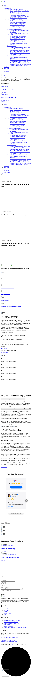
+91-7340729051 (5, 352)
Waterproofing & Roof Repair (17, 25)
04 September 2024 (5, 100)
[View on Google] (9, 495)
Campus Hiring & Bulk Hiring (17, 48)
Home (5, 5)
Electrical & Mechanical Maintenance (19, 13)
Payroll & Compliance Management (19, 51)
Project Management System (8, 97)
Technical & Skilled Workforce (17, 39)
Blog (5, 69)
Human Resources (11, 46)
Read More (3, 551)
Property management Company (15, 9)
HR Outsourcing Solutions (16, 54)
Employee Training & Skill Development (20, 53)
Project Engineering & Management (19, 33)
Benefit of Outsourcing (7, 89)
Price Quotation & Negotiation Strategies (20, 62)
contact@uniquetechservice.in (8, 640)
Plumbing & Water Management (18, 15)
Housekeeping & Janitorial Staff (18, 36)
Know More (4, 467)
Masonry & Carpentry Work (17, 27)
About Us (6, 609)
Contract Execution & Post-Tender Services (20, 64)
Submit (2, 594)
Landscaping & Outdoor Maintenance (19, 16)
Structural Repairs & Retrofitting (18, 22)
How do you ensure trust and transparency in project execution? (15, 408)
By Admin (3, 545)
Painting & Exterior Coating (17, 26)
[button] (5, 500)
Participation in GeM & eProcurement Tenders (18, 55)
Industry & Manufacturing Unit (14, 29)
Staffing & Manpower (12, 34)
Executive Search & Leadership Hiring (19, 50)
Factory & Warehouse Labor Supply (19, 41)
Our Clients (6, 68)
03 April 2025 (4, 92)
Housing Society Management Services (19, 11)
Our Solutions (7, 8)
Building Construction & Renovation (19, 20)
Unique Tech (13, 644)
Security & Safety (14, 12)
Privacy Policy (7, 613)
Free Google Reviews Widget (16, 513)
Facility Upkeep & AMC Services (18, 18)
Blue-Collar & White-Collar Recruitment (20, 47)
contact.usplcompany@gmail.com (9, 641)
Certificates (6, 67)
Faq (5, 614)
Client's (5, 611)
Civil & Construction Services (14, 19)
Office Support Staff (15, 40)
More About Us (4, 348)
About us (6, 6)
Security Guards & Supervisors (17, 37)
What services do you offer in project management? (12, 399)
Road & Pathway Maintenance (17, 23)
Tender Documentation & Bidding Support (20, 60)
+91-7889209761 (13, 637)
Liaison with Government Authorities (19, 65)
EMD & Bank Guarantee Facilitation (19, 61)
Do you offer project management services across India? (14, 418)
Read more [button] (10, 506)
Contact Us (6, 71)
